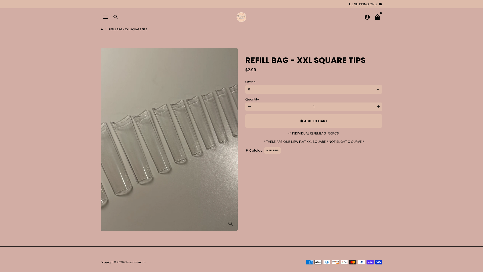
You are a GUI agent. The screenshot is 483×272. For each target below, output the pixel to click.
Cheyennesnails (135, 262)
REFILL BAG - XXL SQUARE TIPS (128, 29)
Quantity (252, 99)
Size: (250, 82)
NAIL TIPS (272, 150)
